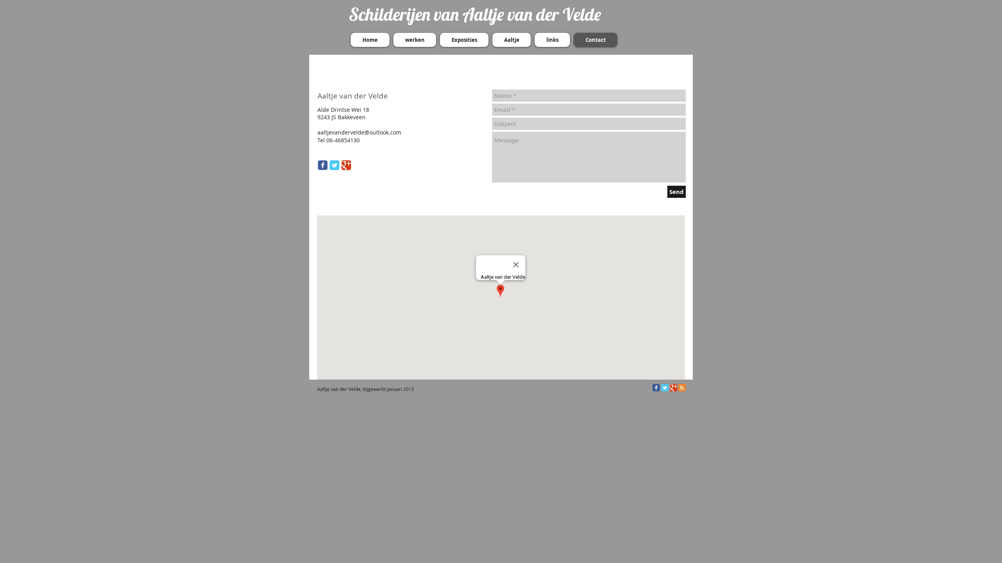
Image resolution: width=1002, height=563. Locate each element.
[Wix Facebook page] (323, 165)
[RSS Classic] (682, 387)
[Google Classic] (346, 165)
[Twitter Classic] (334, 165)
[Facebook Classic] (656, 387)
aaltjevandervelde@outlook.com (359, 132)
